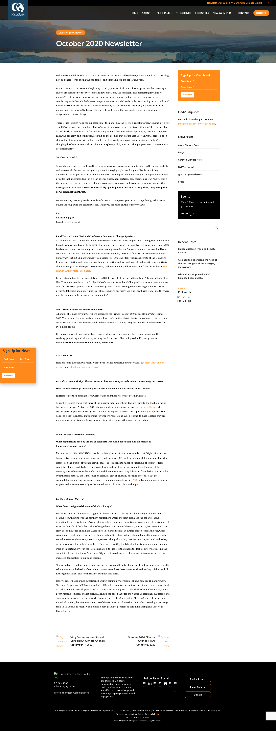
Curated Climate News (190, 159)
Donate (198, 694)
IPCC (134, 480)
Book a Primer (230, 2)
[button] (268, 3)
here (88, 270)
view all (184, 213)
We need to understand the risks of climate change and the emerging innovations (197, 263)
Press (181, 181)
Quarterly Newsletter (71, 32)
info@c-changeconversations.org (71, 692)
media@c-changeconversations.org (196, 123)
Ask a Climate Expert (250, 2)
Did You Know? (186, 167)
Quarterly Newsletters (190, 174)
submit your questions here (83, 367)
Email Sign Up (198, 686)
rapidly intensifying (145, 407)
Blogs (181, 152)
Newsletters (214, 2)
